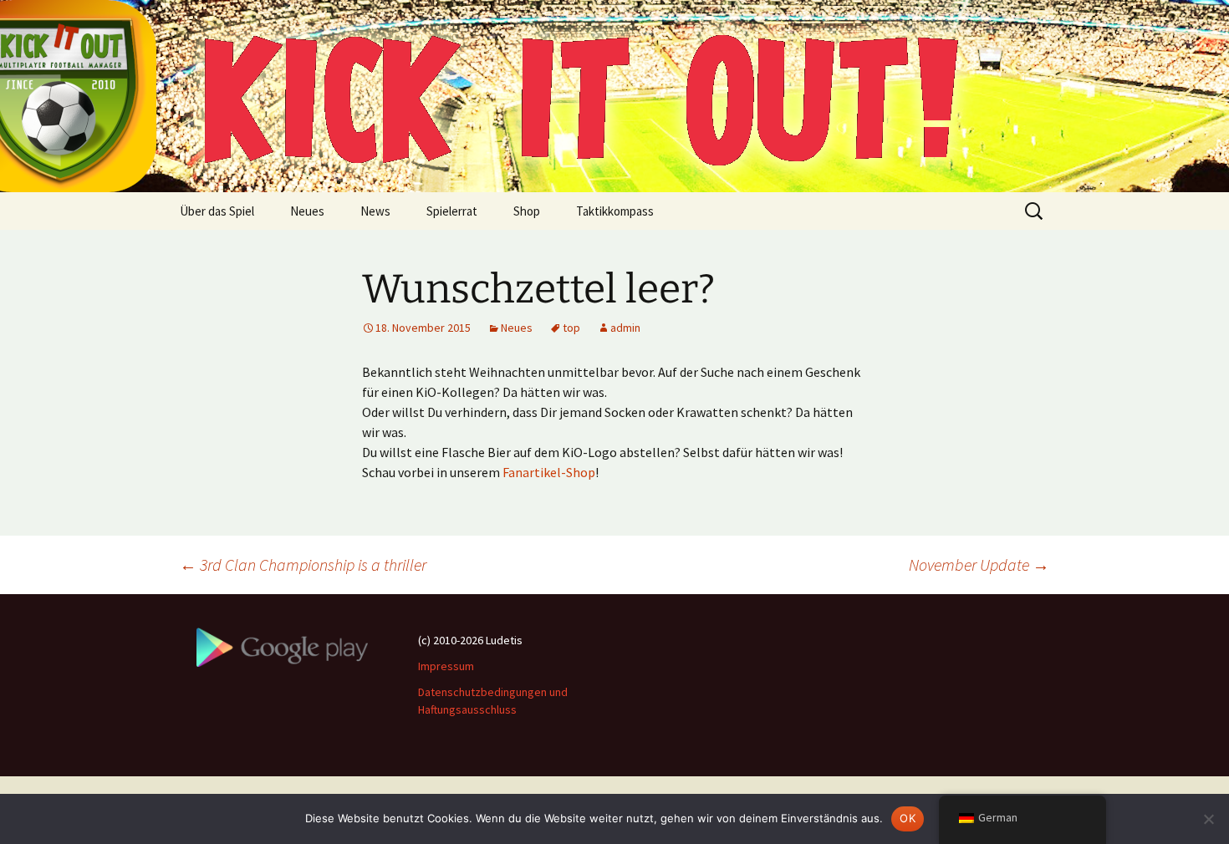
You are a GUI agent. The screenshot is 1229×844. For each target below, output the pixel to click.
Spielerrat (451, 211)
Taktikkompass (615, 211)
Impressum (446, 666)
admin (625, 327)
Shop (526, 211)
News (375, 211)
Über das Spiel (217, 211)
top (571, 327)
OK (907, 818)
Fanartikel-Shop (548, 472)
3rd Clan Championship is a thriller (303, 564)
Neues (307, 211)
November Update (979, 564)
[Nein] (1208, 819)
